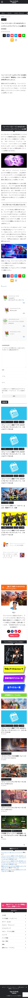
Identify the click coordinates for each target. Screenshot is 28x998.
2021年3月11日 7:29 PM (13, 296)
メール (3, 376)
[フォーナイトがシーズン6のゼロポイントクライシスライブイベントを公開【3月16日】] (16, 35)
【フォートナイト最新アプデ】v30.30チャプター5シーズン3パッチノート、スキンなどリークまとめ (13, 454)
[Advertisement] (14, 58)
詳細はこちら (14, 635)
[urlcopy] (16, 40)
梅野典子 (11, 859)
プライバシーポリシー (11, 987)
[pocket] (12, 35)
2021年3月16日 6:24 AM (13, 319)
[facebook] (8, 35)
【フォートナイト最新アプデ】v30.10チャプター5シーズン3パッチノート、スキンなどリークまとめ (13, 532)
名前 (3, 369)
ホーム (3, 13)
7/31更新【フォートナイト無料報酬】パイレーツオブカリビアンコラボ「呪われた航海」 (13, 835)
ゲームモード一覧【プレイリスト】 (11, 852)
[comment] (12, 40)
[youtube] (19, 631)
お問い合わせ (21, 987)
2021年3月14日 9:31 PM (15, 308)
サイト (3, 382)
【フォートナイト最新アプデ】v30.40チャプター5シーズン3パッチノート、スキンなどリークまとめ (13, 427)
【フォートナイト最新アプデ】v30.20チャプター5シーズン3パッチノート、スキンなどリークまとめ (13, 481)
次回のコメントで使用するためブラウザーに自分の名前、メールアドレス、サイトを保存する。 (13, 390)
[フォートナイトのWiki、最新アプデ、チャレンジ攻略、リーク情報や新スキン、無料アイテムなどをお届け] (14, 1)
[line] (23, 35)
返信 (24, 302)
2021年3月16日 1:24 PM (15, 331)
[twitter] (4, 35)
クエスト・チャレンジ (19, 13)
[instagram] (15, 631)
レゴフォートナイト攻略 (14, 703)
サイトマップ (16, 988)
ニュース (9, 13)
